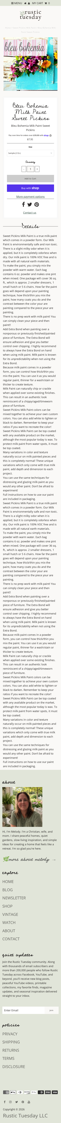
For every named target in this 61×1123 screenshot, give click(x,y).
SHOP (7, 906)
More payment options (30, 196)
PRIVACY (9, 1034)
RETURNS (10, 1050)
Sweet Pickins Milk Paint (24, 28)
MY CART (41, 3)
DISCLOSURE (13, 1066)
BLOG (7, 889)
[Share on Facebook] (23, 205)
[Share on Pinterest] (36, 205)
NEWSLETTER (14, 898)
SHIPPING (11, 1042)
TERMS (8, 1058)
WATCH (9, 922)
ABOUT (8, 930)
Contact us (29, 212)
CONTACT (11, 938)
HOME (8, 881)
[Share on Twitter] (29, 205)
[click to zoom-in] (52, 42)
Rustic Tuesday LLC (25, 1116)
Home (8, 28)
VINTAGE (10, 914)
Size (30, 147)
